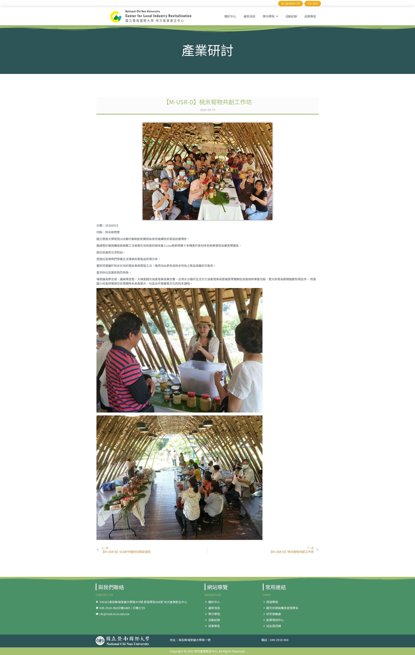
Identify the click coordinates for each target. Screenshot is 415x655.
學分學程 (268, 16)
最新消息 (249, 16)
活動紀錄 (291, 16)
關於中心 (230, 16)
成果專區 (310, 16)
